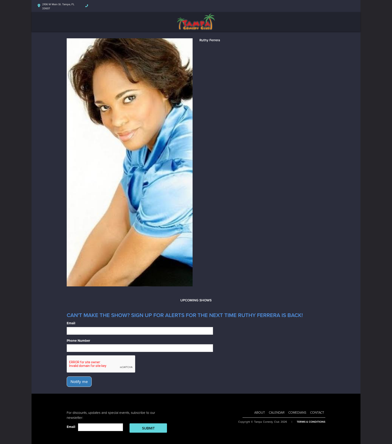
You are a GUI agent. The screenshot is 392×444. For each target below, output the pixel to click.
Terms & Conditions (311, 421)
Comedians (297, 413)
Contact (317, 413)
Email (71, 323)
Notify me (79, 381)
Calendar (276, 413)
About (259, 413)
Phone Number (78, 341)
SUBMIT (148, 428)
